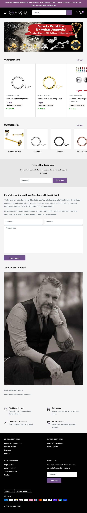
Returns (7, 453)
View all (80, 60)
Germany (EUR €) (22, 491)
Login (9, 105)
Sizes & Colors (52, 447)
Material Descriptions (55, 443)
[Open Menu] (5, 13)
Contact (7, 475)
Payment (7, 450)
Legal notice (8, 465)
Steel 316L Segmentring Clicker (17, 98)
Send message (14, 258)
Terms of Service (10, 471)
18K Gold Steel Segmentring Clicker (50, 99)
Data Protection (10, 468)
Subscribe (60, 180)
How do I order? (10, 447)
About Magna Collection (13, 443)
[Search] (69, 12)
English (7, 491)
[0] (81, 12)
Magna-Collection (12, 96)
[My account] (77, 13)
